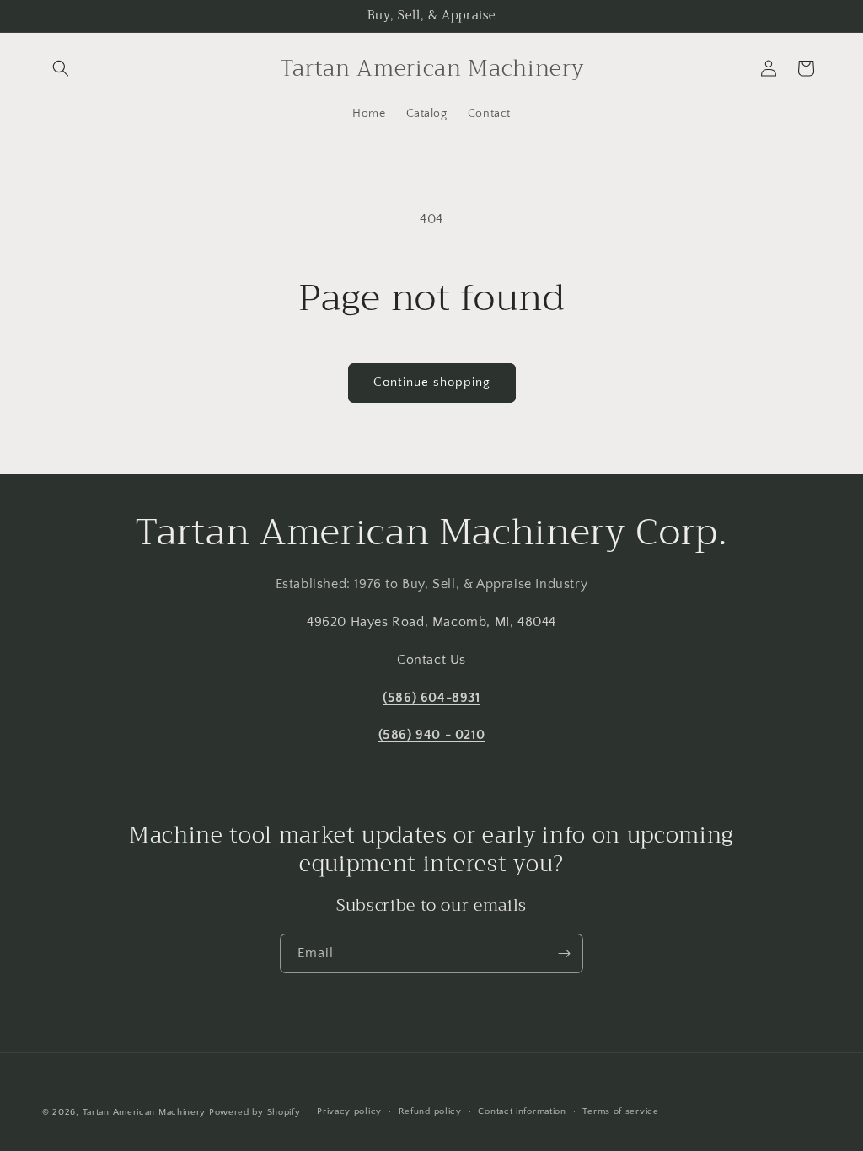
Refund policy (430, 1111)
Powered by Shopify (255, 1112)
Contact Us (431, 659)
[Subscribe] (563, 953)
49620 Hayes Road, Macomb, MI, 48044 (431, 621)
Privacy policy (349, 1111)
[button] (60, 68)
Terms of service (620, 1111)
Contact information (522, 1111)
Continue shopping (431, 382)
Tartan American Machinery (144, 1112)
